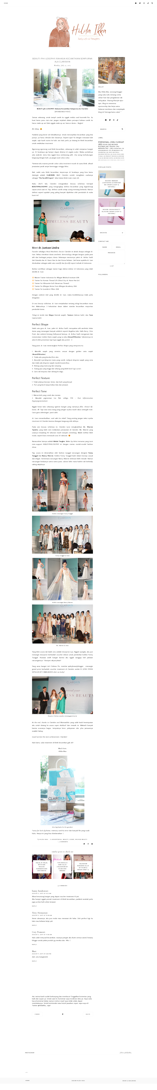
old (87, 1014)
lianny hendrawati (40, 891)
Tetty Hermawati (40, 913)
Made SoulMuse (129, 1080)
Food (105, 144)
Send (111, 266)
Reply (34, 906)
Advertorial (57, 839)
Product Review (111, 156)
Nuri (34, 951)
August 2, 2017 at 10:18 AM (42, 915)
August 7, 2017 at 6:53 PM (41, 954)
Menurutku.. (103, 148)
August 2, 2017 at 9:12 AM (41, 893)
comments (63, 841)
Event (72, 839)
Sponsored (116, 150)
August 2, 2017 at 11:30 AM (42, 934)
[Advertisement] (30, 15)
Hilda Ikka (81, 1080)
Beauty (66, 839)
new (38, 1014)
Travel (112, 146)
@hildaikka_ (128, 1053)
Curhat (120, 142)
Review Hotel (108, 158)
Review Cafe (120, 158)
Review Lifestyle (117, 160)
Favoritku (102, 152)
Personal (104, 142)
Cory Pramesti (38, 932)
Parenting (117, 148)
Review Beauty (81, 839)
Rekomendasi (103, 150)
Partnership (104, 160)
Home (6, 3)
